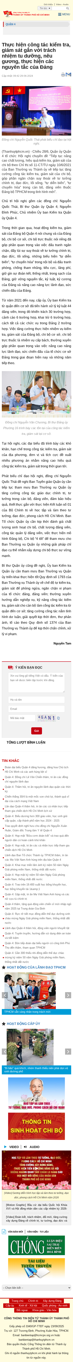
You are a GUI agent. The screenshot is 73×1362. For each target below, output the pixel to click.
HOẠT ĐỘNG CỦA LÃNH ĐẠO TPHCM (36, 967)
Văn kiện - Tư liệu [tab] (38, 1232)
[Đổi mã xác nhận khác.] (58, 717)
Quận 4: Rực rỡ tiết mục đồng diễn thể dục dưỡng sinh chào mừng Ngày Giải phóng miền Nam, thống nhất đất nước (37, 918)
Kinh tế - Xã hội (28, 1305)
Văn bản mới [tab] (15, 1232)
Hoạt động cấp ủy (23, 1024)
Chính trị (33, 1300)
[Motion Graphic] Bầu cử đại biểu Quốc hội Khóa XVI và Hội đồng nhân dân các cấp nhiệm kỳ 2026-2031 (36, 1207)
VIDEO (14, 1147)
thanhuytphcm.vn (31, 1353)
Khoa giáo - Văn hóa (44, 1310)
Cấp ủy (10, 1305)
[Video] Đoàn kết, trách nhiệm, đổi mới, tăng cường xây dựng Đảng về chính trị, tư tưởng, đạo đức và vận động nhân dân (36, 1219)
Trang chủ (17, 1300)
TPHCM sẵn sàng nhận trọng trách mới (27, 1011)
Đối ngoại (22, 1310)
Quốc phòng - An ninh (54, 1305)
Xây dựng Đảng (52, 1300)
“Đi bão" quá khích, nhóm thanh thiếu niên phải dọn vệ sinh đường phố (36, 1070)
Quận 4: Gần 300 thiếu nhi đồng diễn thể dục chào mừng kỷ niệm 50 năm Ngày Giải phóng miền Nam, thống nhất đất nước (35, 957)
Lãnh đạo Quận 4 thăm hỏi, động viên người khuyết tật (37, 928)
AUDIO (35, 1147)
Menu (66, 14)
